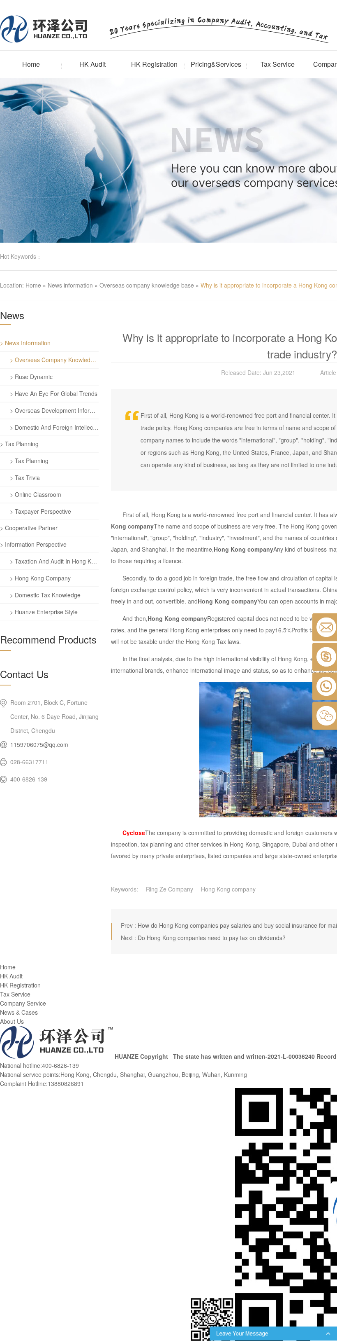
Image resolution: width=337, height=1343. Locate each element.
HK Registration (154, 64)
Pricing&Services (216, 64)
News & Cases (19, 1012)
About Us (12, 1021)
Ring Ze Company (169, 889)
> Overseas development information (54, 410)
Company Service (23, 1003)
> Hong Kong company (40, 578)
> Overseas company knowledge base (54, 360)
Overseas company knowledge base (146, 285)
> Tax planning (19, 444)
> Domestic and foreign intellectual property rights (54, 427)
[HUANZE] (56, 1056)
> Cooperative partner (29, 528)
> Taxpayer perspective (40, 511)
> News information (25, 343)
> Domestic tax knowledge (45, 595)
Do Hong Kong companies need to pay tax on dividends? (212, 938)
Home (31, 64)
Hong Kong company (228, 889)
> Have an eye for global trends (53, 393)
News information (70, 285)
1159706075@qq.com (39, 744)
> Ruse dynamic (31, 376)
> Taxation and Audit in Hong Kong (54, 561)
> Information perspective (33, 544)
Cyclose (133, 832)
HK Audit (92, 64)
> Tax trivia (25, 477)
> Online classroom (35, 494)
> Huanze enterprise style (44, 612)
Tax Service (278, 64)
